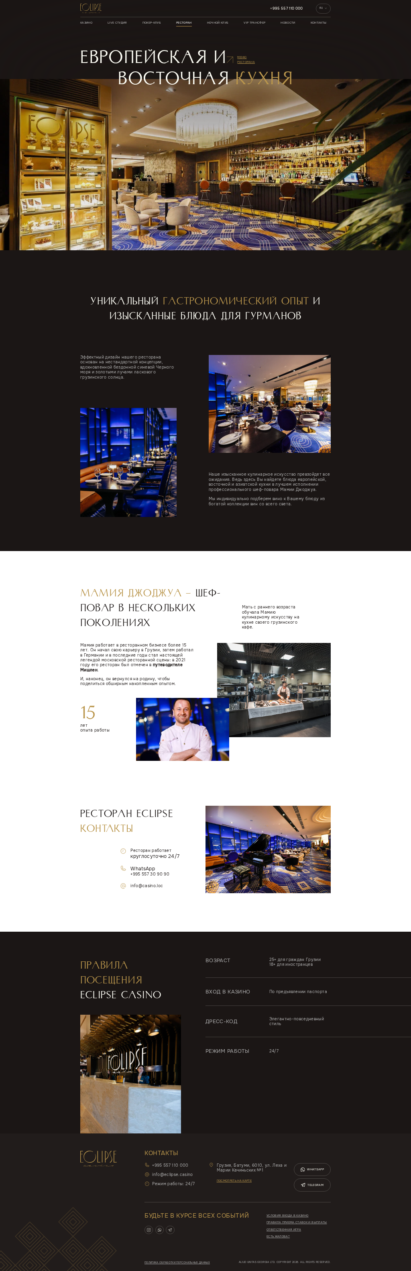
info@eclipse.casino (172, 1174)
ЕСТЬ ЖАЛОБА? (278, 1236)
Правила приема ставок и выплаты (297, 1222)
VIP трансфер (254, 22)
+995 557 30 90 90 (149, 874)
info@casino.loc (146, 886)
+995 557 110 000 (286, 8)
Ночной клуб (218, 22)
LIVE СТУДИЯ (117, 22)
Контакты (319, 22)
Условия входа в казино (288, 1215)
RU (321, 8)
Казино (86, 22)
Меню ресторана (246, 59)
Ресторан (184, 22)
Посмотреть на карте (234, 1180)
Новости (288, 22)
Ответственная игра (284, 1229)
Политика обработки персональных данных (177, 1262)
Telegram (315, 1185)
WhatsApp (315, 1169)
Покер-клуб (151, 22)
